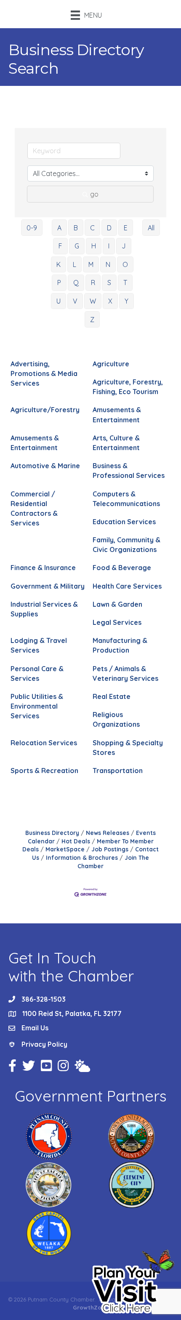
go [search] (94, 194)
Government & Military (48, 586)
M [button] (90, 264)
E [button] (126, 228)
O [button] (125, 264)
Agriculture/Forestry (45, 409)
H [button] (93, 246)
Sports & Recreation (44, 770)
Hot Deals (75, 841)
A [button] (59, 228)
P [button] (59, 282)
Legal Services (117, 622)
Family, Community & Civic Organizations (126, 545)
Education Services (124, 521)
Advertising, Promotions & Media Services (44, 373)
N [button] (108, 264)
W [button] (93, 301)
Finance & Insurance (43, 567)
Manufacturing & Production (120, 645)
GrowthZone (90, 1307)
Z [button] (92, 319)
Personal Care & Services (37, 673)
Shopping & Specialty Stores (128, 748)
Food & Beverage (122, 567)
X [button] (110, 301)
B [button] (76, 228)
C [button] (92, 228)
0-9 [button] (32, 228)
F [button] (60, 246)
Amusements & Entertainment (117, 414)
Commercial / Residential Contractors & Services (34, 509)
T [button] (125, 282)
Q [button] (76, 282)
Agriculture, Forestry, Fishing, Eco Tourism (128, 387)
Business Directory (52, 832)
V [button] (75, 301)
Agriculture (111, 364)
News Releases (107, 832)
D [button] (109, 228)
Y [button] (126, 301)
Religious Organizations (116, 719)
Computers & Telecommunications (126, 499)
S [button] (109, 282)
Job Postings (109, 849)
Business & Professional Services (129, 470)
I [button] (108, 246)
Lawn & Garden (117, 604)
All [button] (151, 228)
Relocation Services (44, 743)
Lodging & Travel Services (39, 645)
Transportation (118, 770)
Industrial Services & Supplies (44, 609)
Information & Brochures (82, 857)
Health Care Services (127, 586)
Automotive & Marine (45, 465)
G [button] (77, 246)
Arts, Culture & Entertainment (116, 443)
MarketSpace (65, 849)
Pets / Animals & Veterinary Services (125, 673)
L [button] (74, 264)
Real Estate (111, 696)
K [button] (58, 264)
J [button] (124, 246)
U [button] (58, 301)
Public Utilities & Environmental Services (37, 706)
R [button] (93, 282)
